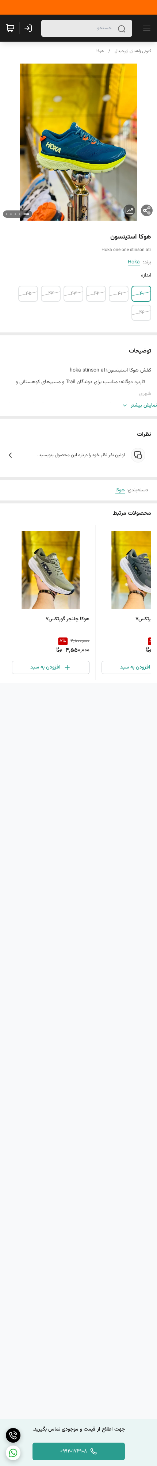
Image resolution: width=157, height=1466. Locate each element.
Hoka (134, 262)
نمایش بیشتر (144, 405)
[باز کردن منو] (145, 28)
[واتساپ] (13, 1453)
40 (142, 294)
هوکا (100, 51)
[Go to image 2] (19, 214)
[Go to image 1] (26, 214)
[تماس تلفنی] (13, 1435)
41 (120, 294)
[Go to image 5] (6, 214)
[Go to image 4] (11, 214)
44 (51, 294)
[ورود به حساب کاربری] (29, 28)
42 (96, 294)
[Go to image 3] (15, 214)
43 (73, 294)
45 (28, 294)
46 (142, 313)
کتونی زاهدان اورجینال (133, 51)
